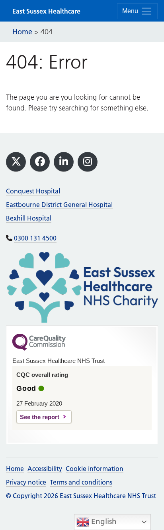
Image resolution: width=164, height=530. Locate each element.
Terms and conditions (81, 482)
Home (15, 469)
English (103, 521)
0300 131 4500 (35, 238)
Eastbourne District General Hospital (59, 205)
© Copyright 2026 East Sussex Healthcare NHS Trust (81, 496)
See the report (39, 417)
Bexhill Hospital (28, 218)
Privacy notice (26, 482)
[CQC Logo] (39, 348)
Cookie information (94, 469)
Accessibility (44, 469)
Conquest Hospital (33, 191)
